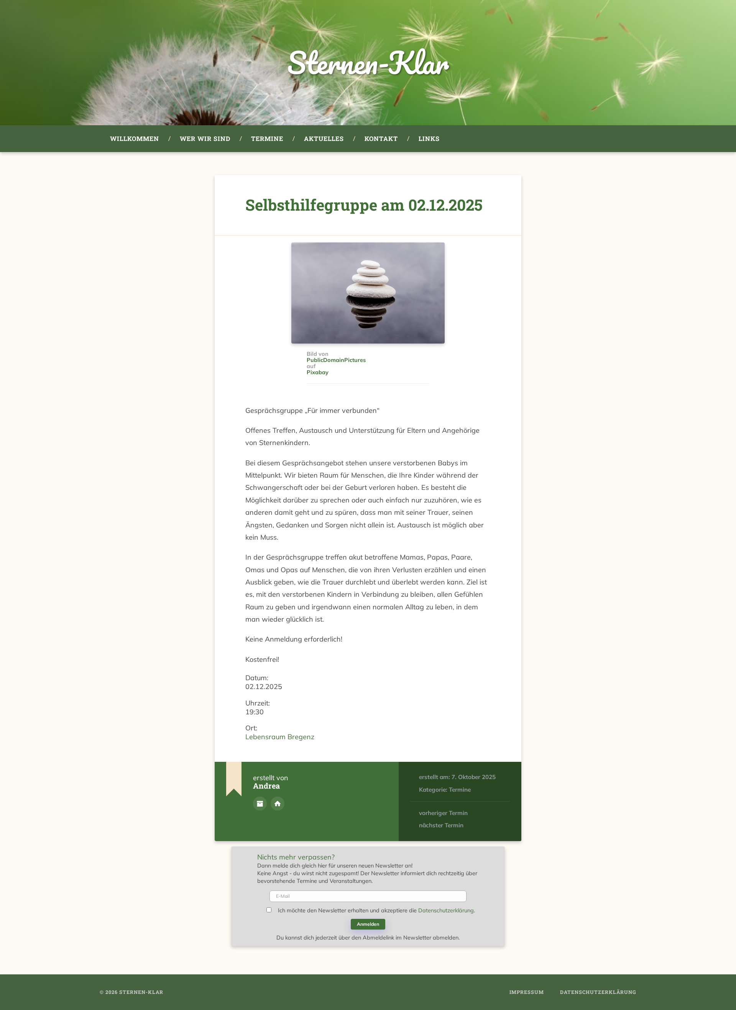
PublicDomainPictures (336, 360)
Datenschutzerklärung (446, 910)
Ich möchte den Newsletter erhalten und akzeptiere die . (376, 910)
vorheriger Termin (443, 813)
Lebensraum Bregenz (279, 736)
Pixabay (318, 373)
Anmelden (368, 924)
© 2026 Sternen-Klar (131, 992)
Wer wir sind (205, 138)
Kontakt (381, 138)
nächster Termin (441, 825)
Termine (267, 138)
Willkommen (134, 138)
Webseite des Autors (277, 803)
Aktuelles (324, 138)
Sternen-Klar (368, 62)
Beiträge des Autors (260, 803)
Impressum (526, 992)
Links (429, 138)
